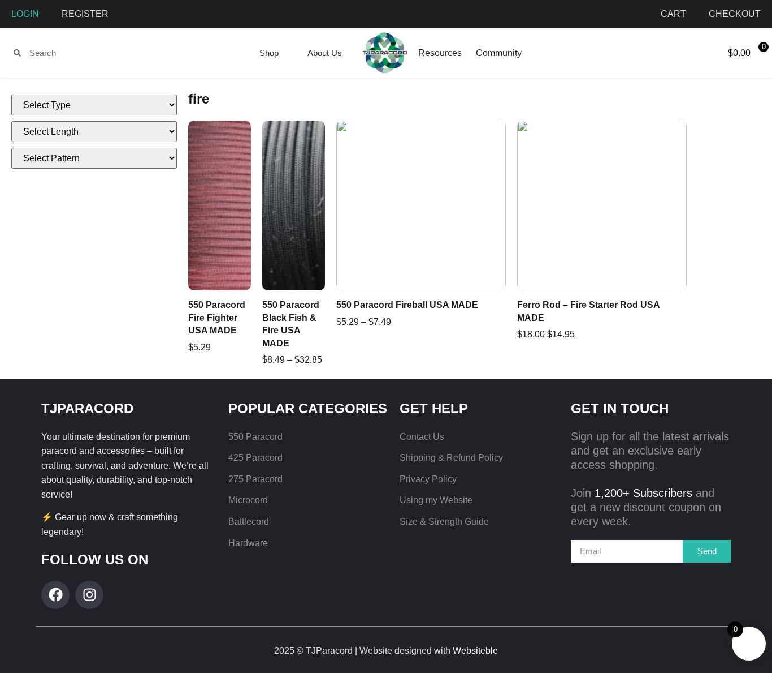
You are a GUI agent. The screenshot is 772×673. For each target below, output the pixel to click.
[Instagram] (89, 595)
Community (499, 53)
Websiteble (475, 650)
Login (25, 14)
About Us (324, 53)
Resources (440, 53)
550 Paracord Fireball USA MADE (407, 305)
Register (85, 14)
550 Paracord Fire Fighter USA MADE (216, 317)
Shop (269, 53)
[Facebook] (55, 595)
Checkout (735, 14)
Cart (673, 14)
